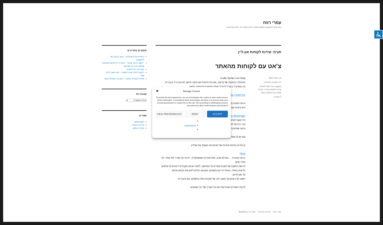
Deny (195, 114)
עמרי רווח (272, 22)
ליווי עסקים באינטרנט (272, 82)
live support (276, 86)
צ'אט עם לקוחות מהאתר (248, 66)
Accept (217, 114)
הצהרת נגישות (138, 128)
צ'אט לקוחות (265, 86)
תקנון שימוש (139, 122)
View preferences (169, 114)
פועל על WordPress (247, 212)
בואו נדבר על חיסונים (135, 69)
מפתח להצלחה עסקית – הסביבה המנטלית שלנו (124, 79)
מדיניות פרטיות (190, 125)
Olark (242, 153)
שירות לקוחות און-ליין (273, 89)
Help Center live (236, 95)
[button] (157, 91)
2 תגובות (277, 97)
